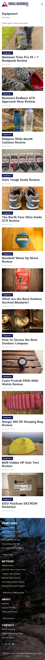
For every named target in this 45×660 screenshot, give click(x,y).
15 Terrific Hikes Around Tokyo (14, 570)
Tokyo (27, 656)
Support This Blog (9, 608)
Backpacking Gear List (10, 544)
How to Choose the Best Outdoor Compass (19, 341)
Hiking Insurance (8, 536)
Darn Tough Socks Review (21, 180)
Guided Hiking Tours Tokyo (12, 633)
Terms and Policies (9, 612)
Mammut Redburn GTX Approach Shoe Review (18, 99)
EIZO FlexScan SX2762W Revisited (20, 505)
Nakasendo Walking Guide (13, 592)
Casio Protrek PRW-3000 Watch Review (20, 382)
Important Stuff (8, 527)
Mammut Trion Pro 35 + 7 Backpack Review (20, 58)
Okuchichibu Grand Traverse (13, 582)
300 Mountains (7, 565)
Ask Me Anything (8, 629)
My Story (5, 603)
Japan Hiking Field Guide (11, 532)
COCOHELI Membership (11, 540)
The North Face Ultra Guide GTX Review (22, 218)
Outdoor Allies (7, 637)
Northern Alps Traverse (11, 578)
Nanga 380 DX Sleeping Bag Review (22, 423)
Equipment (7, 53)
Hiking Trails (7, 554)
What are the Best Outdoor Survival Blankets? (22, 300)
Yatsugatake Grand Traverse (13, 586)
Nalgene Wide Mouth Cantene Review (17, 140)
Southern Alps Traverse (11, 574)
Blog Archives (8, 618)
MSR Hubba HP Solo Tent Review (20, 464)
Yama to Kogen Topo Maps (13, 548)
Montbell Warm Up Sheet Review (20, 259)
